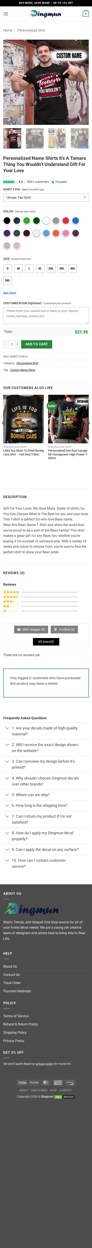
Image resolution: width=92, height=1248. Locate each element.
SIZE (6, 259)
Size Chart (9, 292)
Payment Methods (17, 991)
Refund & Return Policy (20, 1024)
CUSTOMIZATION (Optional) (22, 303)
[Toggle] (7, 728)
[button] (5, 14)
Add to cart (36, 344)
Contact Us (11, 975)
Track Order (12, 983)
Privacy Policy (13, 1041)
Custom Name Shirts (22, 370)
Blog (53, 1090)
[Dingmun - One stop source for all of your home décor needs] (46, 14)
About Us (10, 966)
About (23, 1090)
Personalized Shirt (31, 30)
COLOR (8, 211)
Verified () (66, 629)
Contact (66, 1090)
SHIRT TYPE (11, 189)
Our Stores (39, 1090)
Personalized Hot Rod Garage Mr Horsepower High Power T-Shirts (68, 454)
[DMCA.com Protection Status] (64, 1096)
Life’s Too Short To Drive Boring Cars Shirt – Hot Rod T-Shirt (23, 452)
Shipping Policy (15, 1032)
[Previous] (10, 82)
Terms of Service (15, 1016)
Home (7, 30)
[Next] (82, 82)
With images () (33, 629)
